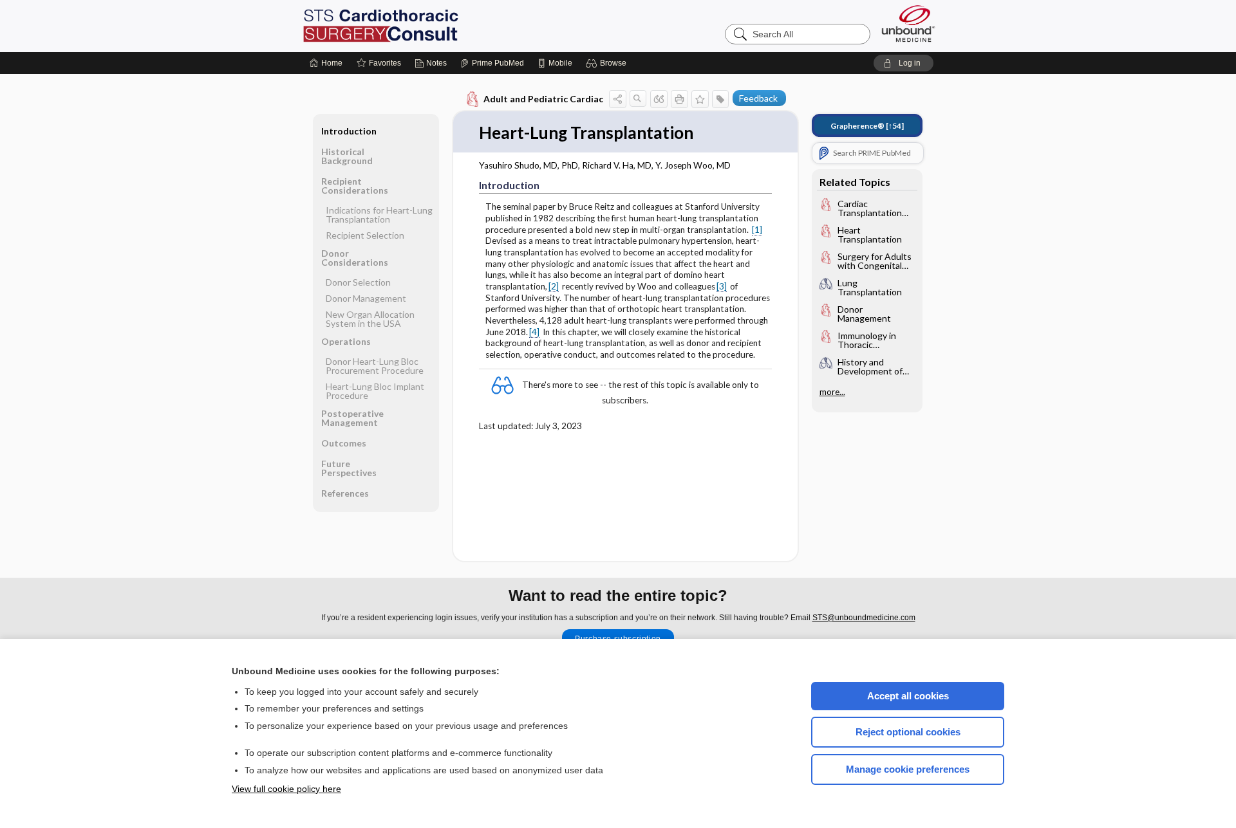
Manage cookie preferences (907, 769)
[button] (608, 63)
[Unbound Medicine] (908, 23)
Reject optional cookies (908, 731)
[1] (757, 230)
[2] (553, 286)
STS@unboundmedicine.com (863, 617)
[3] (721, 286)
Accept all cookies (908, 695)
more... (832, 392)
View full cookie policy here (286, 789)
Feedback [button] (758, 98)
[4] (534, 332)
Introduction (349, 130)
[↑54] (867, 126)
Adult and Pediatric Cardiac (543, 98)
